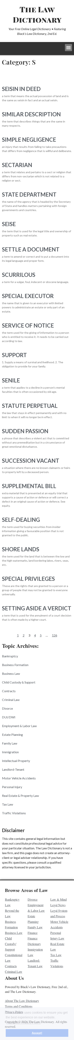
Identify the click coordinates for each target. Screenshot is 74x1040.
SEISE (9, 224)
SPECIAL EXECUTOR (28, 295)
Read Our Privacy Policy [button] (23, 1022)
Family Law (9, 743)
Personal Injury (12, 787)
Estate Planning (12, 734)
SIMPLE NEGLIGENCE (29, 139)
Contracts (9, 691)
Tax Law (7, 804)
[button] (68, 47)
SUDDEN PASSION (25, 431)
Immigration (10, 752)
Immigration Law (35, 952)
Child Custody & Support (18, 682)
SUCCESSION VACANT (30, 460)
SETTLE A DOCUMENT (30, 249)
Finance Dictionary (34, 941)
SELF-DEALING (21, 519)
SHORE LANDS (20, 549)
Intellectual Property (16, 761)
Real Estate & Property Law (20, 795)
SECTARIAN (17, 165)
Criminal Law (11, 700)
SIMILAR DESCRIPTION (31, 114)
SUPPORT (14, 355)
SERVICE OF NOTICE (28, 325)
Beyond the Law (12, 913)
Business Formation (15, 665)
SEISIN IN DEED (21, 88)
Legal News (58, 905)
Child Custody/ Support (10, 943)
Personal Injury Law (57, 935)
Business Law (11, 673)
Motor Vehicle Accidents (19, 778)
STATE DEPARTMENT (29, 194)
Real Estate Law (57, 946)
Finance (32, 933)
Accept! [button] (37, 1032)
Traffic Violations (14, 813)
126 (54, 635)
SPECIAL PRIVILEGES (28, 578)
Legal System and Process (58, 913)
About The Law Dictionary (22, 1001)
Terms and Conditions (18, 1006)
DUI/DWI (8, 717)
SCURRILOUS (18, 274)
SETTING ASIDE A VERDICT (36, 608)
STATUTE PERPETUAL (30, 405)
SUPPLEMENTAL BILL (29, 486)
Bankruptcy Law (12, 902)
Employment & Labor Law (19, 726)
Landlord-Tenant (13, 769)
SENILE (11, 380)
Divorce (7, 708)
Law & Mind (58, 899)
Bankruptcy (10, 656)
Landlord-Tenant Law (35, 963)
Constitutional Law (13, 958)
